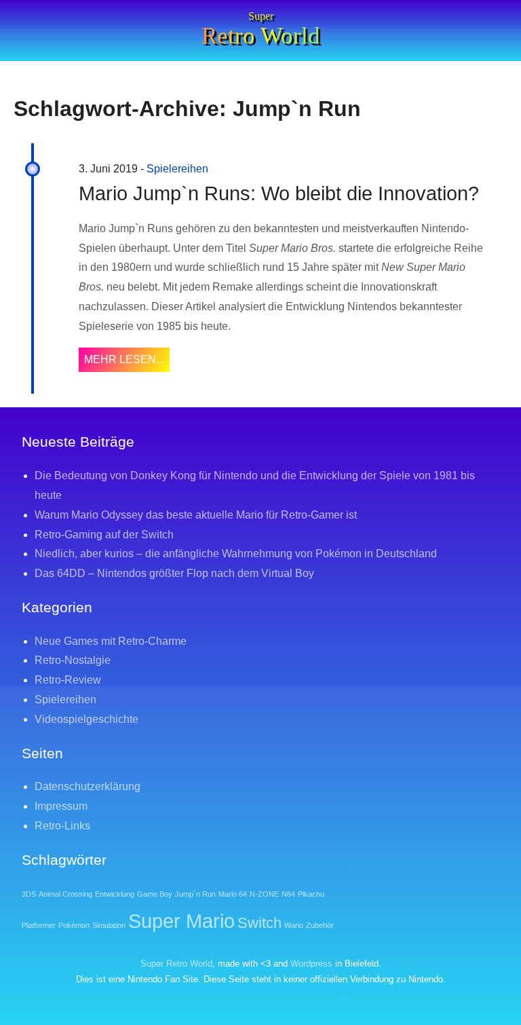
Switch (259, 922)
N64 (288, 894)
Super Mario (181, 921)
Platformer (39, 925)
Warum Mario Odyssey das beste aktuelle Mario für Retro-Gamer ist (196, 515)
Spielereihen (177, 168)
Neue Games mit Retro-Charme (111, 641)
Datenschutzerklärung (87, 786)
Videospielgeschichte (86, 719)
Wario (293, 925)
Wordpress (311, 963)
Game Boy (154, 894)
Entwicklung (114, 894)
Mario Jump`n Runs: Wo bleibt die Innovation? (279, 193)
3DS (29, 894)
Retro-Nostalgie (73, 660)
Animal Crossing (65, 894)
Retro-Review (68, 680)
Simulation (109, 925)
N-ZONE (264, 894)
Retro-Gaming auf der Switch (104, 534)
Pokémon (74, 925)
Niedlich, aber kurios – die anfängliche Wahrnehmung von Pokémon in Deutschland (236, 553)
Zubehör (320, 925)
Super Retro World (176, 963)
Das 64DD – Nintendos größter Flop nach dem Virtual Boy (174, 573)
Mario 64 (232, 894)
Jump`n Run (195, 894)
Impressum (61, 806)
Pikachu (311, 894)
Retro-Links (62, 826)
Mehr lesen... (124, 359)
